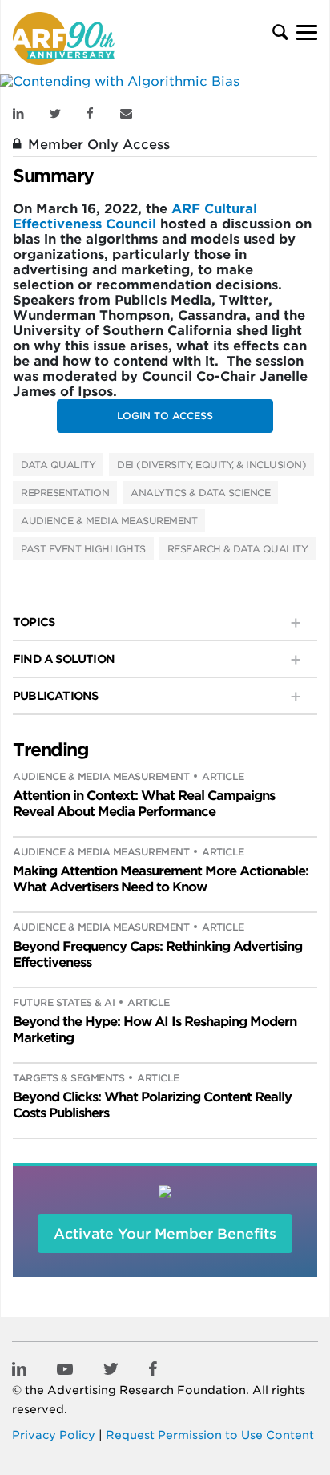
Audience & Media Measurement (109, 521)
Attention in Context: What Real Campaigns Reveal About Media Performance (144, 803)
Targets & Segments (68, 1078)
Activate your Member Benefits (165, 1234)
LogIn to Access (165, 416)
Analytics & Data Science (200, 493)
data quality (58, 465)
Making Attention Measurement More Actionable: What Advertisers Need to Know (160, 879)
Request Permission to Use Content (210, 1435)
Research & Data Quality (237, 549)
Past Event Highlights (83, 549)
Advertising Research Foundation (146, 1390)
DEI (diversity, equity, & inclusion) (211, 465)
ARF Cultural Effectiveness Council (135, 216)
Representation (65, 493)
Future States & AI (64, 1002)
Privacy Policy (53, 1435)
